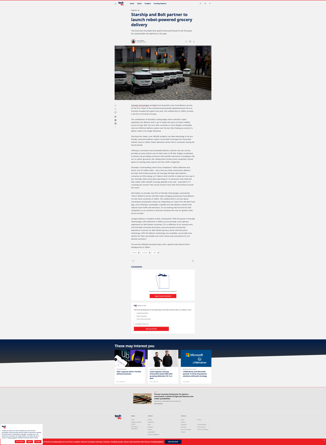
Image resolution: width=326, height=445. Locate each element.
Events (199, 419)
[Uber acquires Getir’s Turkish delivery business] (130, 358)
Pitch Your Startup (186, 429)
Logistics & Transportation (158, 369)
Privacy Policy (201, 427)
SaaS (149, 424)
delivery (134, 252)
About (182, 419)
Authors (183, 422)
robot (154, 252)
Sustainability (151, 432)
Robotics (134, 10)
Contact (183, 432)
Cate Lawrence (154, 381)
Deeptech (150, 427)
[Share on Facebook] (115, 117)
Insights (148, 3)
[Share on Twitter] (115, 120)
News (132, 3)
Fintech (150, 419)
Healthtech (151, 422)
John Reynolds (121, 381)
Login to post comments (163, 296)
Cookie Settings (201, 424)
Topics (139, 3)
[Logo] (121, 3)
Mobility (150, 429)
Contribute (184, 424)
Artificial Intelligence (189, 369)
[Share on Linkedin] (115, 123)
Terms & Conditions (202, 429)
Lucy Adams (186, 381)
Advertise (183, 427)
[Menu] (115, 4)
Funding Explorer (160, 3)
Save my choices (151, 329)
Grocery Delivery (122, 369)
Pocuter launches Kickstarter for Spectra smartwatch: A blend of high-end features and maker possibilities (173, 396)
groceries (145, 252)
